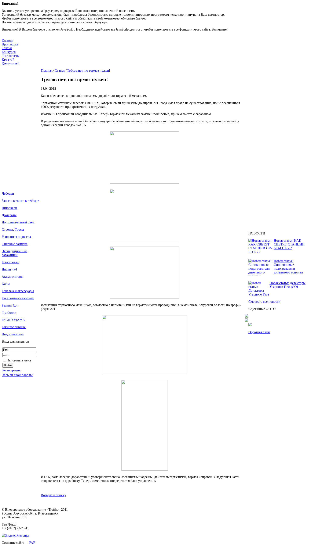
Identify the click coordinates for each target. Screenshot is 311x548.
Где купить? (10, 63)
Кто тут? (8, 59)
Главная (7, 40)
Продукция (10, 44)
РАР (32, 542)
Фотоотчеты (10, 55)
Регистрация (11, 370)
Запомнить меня (19, 360)
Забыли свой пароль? (17, 375)
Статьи (7, 48)
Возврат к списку (53, 495)
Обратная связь (259, 332)
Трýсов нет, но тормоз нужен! (88, 70)
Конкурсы (9, 52)
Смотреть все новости (264, 301)
